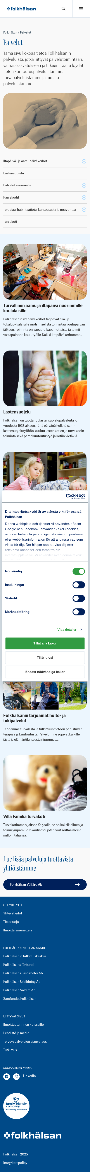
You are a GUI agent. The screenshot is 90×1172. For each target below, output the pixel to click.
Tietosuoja (11, 922)
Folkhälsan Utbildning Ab (21, 982)
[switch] (79, 584)
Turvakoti (10, 221)
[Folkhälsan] (21, 8)
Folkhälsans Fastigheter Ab (23, 973)
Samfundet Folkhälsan (19, 999)
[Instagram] (16, 1076)
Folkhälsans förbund (18, 965)
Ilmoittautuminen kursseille (23, 1024)
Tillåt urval (45, 657)
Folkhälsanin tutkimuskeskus (24, 956)
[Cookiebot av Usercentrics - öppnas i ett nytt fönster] (66, 496)
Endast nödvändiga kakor (45, 672)
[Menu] (81, 8)
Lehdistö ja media (16, 1033)
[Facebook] (6, 1076)
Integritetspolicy (15, 1163)
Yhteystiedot (12, 913)
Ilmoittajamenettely (17, 930)
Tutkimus (10, 1050)
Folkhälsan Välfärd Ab (26, 884)
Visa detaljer (66, 629)
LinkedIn (29, 1076)
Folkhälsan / (11, 32)
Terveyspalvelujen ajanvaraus (25, 1041)
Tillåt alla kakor (45, 643)
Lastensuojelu (13, 173)
